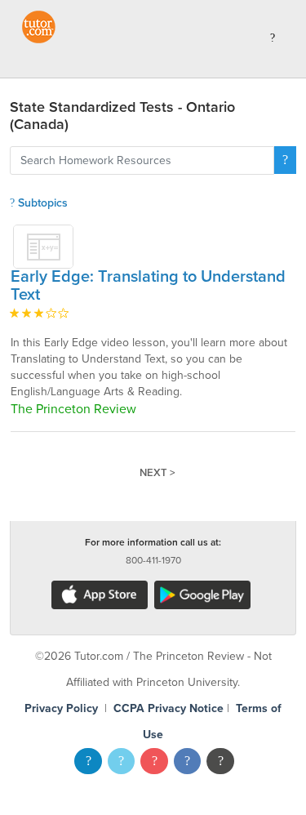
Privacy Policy (61, 708)
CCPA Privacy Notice (168, 708)
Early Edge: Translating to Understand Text (148, 286)
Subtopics (41, 203)
